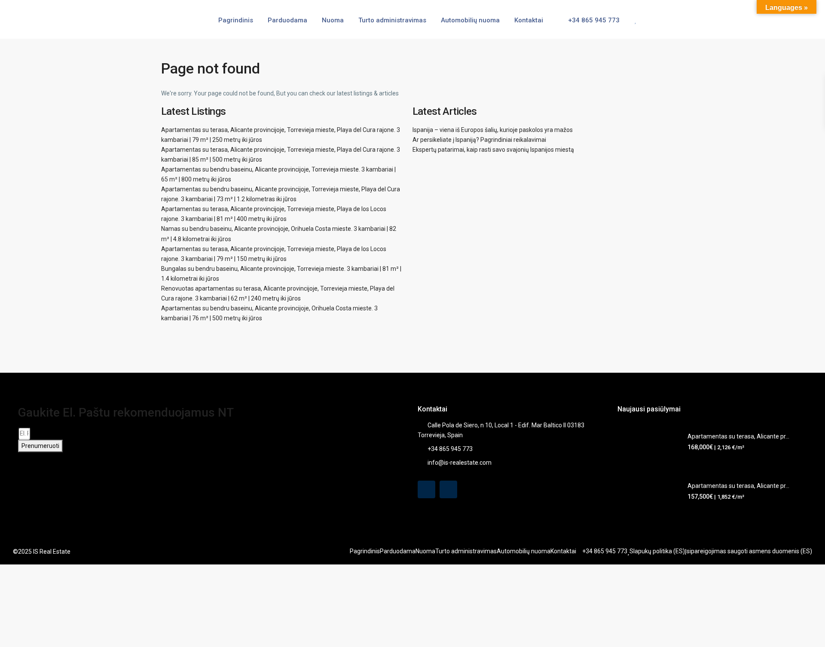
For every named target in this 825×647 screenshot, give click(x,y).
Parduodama (287, 20)
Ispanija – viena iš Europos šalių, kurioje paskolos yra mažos (492, 129)
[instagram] (448, 489)
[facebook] (426, 489)
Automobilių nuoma (470, 20)
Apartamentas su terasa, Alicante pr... (738, 436)
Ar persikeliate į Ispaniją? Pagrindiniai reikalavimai (479, 139)
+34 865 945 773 (593, 20)
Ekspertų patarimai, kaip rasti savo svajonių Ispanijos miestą (493, 149)
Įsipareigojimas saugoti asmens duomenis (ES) (748, 551)
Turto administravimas (392, 20)
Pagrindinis (235, 20)
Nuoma (333, 20)
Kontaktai (528, 20)
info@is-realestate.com (460, 462)
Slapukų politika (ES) (657, 551)
